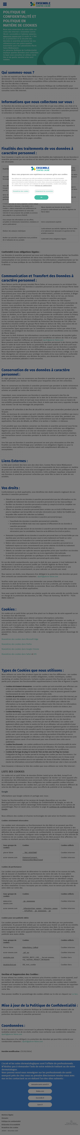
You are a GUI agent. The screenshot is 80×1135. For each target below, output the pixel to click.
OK (41, 197)
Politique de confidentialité (43, 185)
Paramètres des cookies (21, 191)
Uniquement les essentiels (44, 191)
